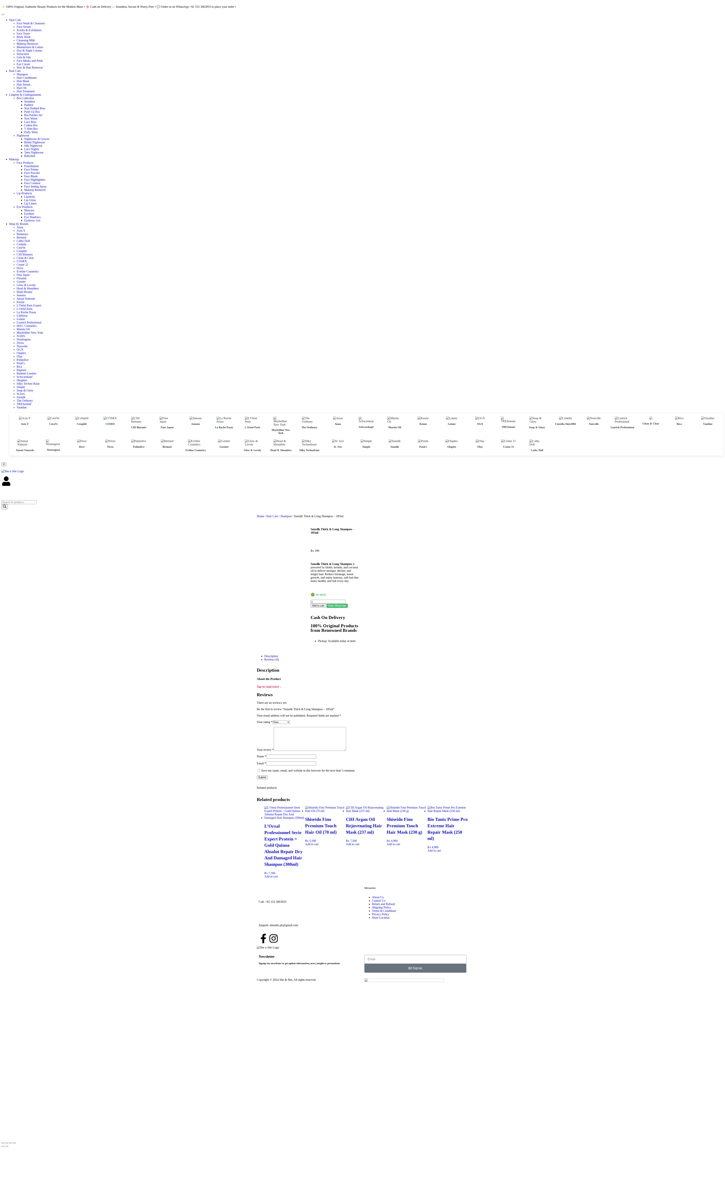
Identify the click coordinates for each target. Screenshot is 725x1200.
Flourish (21, 278)
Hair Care (15, 71)
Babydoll (29, 155)
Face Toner (23, 33)
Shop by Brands (18, 223)
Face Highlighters (34, 179)
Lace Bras (30, 121)
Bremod (21, 237)
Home (260, 516)
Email (261, 763)
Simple (21, 387)
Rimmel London (26, 373)
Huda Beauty (24, 291)
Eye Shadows (32, 217)
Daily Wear (31, 132)
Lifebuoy (22, 315)
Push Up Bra (32, 111)
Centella (21, 244)
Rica (19, 366)
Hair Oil (21, 88)
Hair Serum (23, 84)
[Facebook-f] (263, 938)
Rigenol (21, 370)
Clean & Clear (25, 257)
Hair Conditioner (27, 77)
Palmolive (23, 359)
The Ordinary (25, 400)
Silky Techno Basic (28, 383)
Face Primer (31, 169)
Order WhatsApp (337, 605)
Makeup (14, 159)
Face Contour (32, 183)
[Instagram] (273, 938)
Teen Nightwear (33, 152)
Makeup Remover (27, 43)
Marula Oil (23, 329)
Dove (20, 268)
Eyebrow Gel (32, 220)
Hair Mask (23, 81)
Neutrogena (24, 339)
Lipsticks (29, 196)
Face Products (25, 162)
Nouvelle (22, 346)
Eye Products (24, 206)
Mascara (29, 210)
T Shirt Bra (31, 128)
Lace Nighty (31, 149)
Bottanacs (22, 234)
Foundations (31, 166)
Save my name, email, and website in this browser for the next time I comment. (308, 770)
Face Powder (32, 172)
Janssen (21, 295)
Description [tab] (271, 656)
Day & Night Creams (29, 50)
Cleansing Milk (26, 40)
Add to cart (318, 605)
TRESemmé (24, 404)
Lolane (21, 319)
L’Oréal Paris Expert (29, 305)
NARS (21, 336)
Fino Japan (23, 274)
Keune (21, 302)
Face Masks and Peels (30, 60)
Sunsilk (21, 397)
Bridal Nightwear (34, 142)
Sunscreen (23, 54)
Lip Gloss (30, 200)
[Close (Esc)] (14, 1143)
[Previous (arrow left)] (3, 1146)
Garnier (21, 281)
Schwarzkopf (24, 376)
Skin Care (15, 20)
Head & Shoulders (28, 288)
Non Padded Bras (34, 108)
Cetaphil (22, 251)
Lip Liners (30, 203)
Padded (28, 104)
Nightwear (23, 135)
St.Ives (21, 393)
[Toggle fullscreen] (6, 1143)
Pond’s (21, 363)
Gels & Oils (24, 57)
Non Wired (30, 118)
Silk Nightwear (33, 145)
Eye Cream (23, 64)
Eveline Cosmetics (28, 271)
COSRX (22, 261)
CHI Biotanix (25, 254)
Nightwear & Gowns (36, 138)
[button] (337, 605)
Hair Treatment (26, 91)
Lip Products (24, 193)
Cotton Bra (30, 125)
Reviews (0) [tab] (271, 659)
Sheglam (22, 380)
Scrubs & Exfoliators (29, 30)
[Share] (10, 1143)
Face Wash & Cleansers (31, 23)
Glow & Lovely (26, 285)
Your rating (264, 722)
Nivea (20, 342)
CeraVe (21, 247)
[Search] (5, 506)
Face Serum (24, 26)
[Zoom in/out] (3, 1143)
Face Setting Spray (35, 186)
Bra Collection (25, 98)
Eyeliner (29, 213)
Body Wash (24, 37)
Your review (265, 749)
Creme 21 (22, 264)
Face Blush (31, 176)
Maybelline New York (30, 332)
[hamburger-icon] (3, 14)
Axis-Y (21, 230)
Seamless (29, 101)
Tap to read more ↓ (269, 686)
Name (261, 756)
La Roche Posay (26, 312)
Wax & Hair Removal (30, 67)
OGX (20, 349)
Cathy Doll (23, 240)
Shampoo (22, 74)
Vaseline (22, 407)
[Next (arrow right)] (6, 1146)
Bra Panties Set (33, 115)
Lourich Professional (29, 322)
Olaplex (21, 353)
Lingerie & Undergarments (25, 94)
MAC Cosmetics (27, 325)
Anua (20, 227)
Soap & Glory (25, 390)
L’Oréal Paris (24, 308)
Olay (19, 356)
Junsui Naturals (26, 298)
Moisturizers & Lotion (30, 47)
